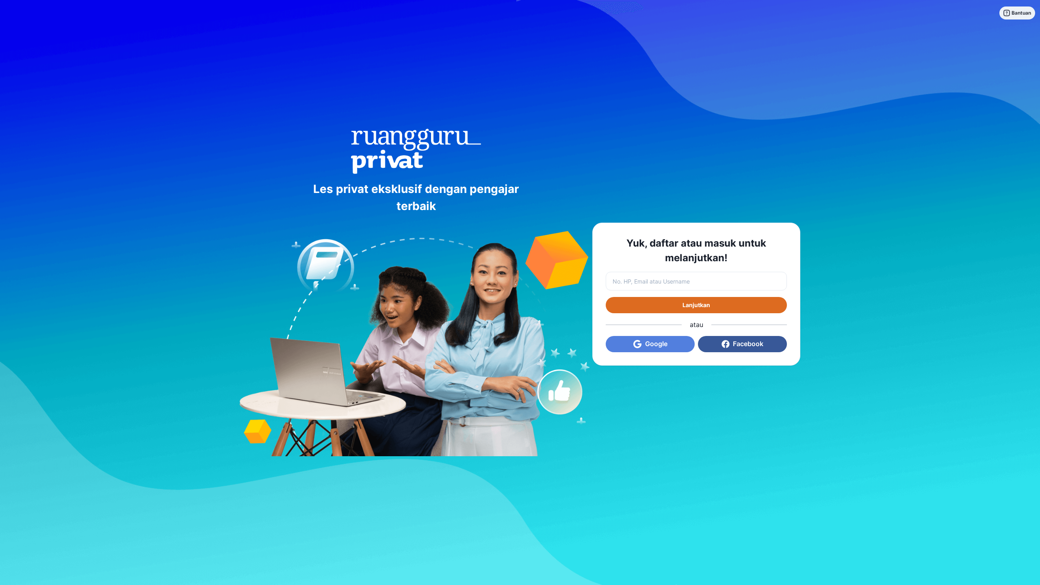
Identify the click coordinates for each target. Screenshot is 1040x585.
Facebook (748, 344)
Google (656, 344)
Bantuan (1021, 13)
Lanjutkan (696, 304)
